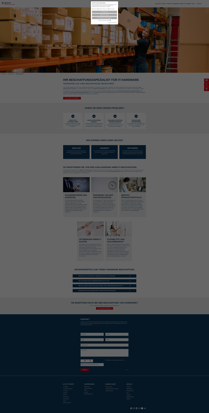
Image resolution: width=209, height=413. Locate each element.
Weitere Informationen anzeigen (104, 20)
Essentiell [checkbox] (95, 8)
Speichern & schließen (104, 14)
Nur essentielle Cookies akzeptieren (105, 17)
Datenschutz (115, 22)
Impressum (110, 22)
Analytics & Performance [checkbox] (103, 8)
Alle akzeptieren (104, 11)
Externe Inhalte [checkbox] (112, 8)
